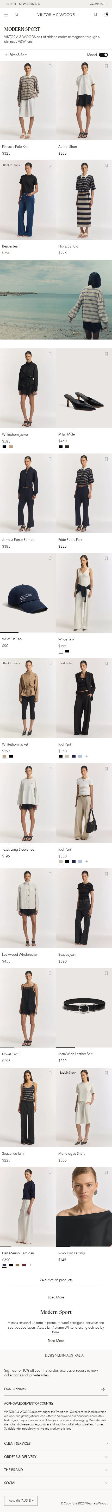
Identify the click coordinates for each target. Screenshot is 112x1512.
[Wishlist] (95, 14)
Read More (56, 1341)
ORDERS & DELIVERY (20, 1457)
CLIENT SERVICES (17, 1444)
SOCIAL (10, 1483)
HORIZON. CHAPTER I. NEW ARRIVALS (34, 4)
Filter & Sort (18, 55)
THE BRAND (13, 1470)
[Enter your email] (102, 1389)
